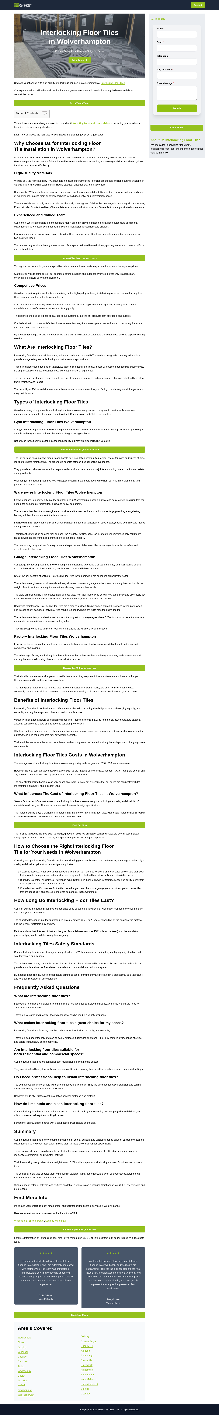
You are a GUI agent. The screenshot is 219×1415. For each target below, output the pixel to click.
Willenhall (60, 1221)
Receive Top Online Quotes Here (79, 668)
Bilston (32, 1221)
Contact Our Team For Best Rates (80, 258)
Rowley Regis (88, 1341)
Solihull (85, 1389)
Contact (198, 5)
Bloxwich (22, 1380)
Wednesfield (20, 1221)
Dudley (21, 1376)
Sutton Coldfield (89, 1384)
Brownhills (86, 1360)
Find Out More (79, 825)
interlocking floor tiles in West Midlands (91, 123)
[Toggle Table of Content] (43, 113)
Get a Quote (78, 60)
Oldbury (85, 1336)
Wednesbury (24, 1371)
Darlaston (23, 1361)
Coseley (22, 1356)
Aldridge (85, 1350)
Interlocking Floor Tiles (113, 83)
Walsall (21, 1385)
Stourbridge (87, 1355)
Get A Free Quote (79, 1315)
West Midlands (89, 1379)
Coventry (85, 1393)
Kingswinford (25, 1390)
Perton (40, 1221)
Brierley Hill (87, 1346)
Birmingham (87, 1374)
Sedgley (49, 1221)
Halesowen (87, 1370)
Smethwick (87, 1365)
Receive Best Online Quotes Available (79, 449)
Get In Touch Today (80, 103)
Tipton (21, 1366)
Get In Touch (176, 128)
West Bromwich (26, 1395)
